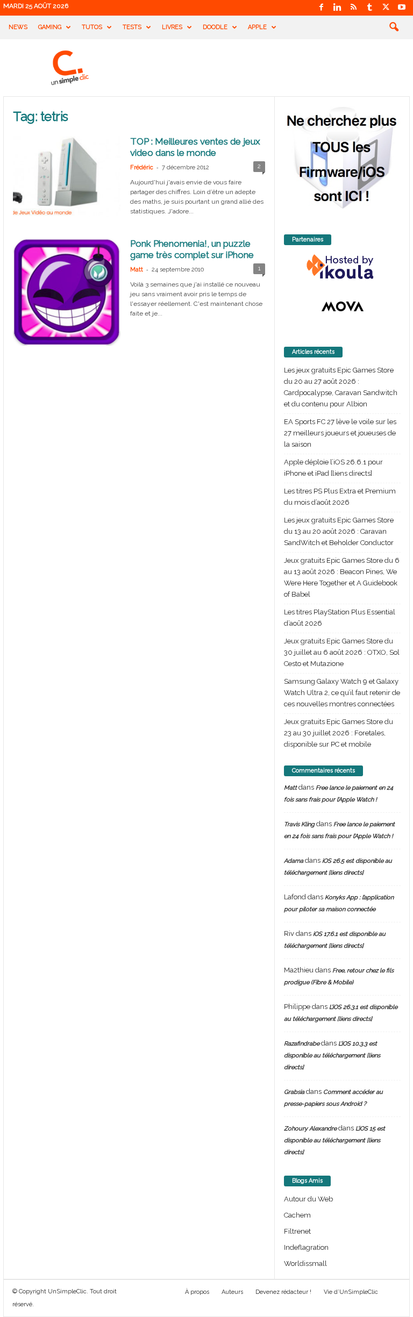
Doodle (215, 27)
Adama (293, 860)
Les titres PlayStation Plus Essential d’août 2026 (339, 617)
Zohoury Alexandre (310, 1128)
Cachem (297, 1215)
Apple (257, 27)
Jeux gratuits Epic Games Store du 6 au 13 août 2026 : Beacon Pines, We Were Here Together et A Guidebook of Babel (342, 577)
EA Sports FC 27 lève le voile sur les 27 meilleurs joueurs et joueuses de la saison (340, 433)
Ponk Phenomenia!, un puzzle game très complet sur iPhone (192, 249)
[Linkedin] (337, 8)
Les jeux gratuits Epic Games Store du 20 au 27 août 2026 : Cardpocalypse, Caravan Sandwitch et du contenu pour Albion (340, 387)
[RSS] (353, 8)
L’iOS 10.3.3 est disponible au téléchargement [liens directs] (332, 1055)
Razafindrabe (301, 1043)
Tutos (92, 27)
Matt (136, 269)
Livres (172, 27)
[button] (393, 27)
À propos (197, 1292)
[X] (385, 8)
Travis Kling (299, 824)
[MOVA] (342, 306)
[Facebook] (321, 8)
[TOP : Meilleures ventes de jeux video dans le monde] (66, 176)
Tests (132, 27)
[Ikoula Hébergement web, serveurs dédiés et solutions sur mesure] (342, 267)
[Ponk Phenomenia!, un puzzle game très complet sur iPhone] (66, 292)
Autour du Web (308, 1199)
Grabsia (294, 1092)
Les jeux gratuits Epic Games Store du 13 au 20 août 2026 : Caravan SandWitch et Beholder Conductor (339, 531)
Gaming (49, 27)
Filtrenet (297, 1231)
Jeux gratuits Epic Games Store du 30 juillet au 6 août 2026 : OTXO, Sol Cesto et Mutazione (342, 652)
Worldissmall (305, 1263)
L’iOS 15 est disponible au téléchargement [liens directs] (334, 1140)
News (18, 27)
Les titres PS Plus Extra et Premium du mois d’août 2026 (340, 496)
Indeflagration (306, 1247)
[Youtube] (401, 8)
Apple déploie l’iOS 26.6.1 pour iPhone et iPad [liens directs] (333, 467)
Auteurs (232, 1292)
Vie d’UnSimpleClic (351, 1292)
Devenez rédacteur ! (283, 1292)
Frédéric (141, 167)
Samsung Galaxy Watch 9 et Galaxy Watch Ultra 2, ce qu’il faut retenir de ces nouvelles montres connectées (342, 692)
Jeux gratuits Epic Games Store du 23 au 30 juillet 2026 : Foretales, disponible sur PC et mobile (338, 733)
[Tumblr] (369, 8)
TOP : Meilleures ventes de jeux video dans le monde (195, 147)
